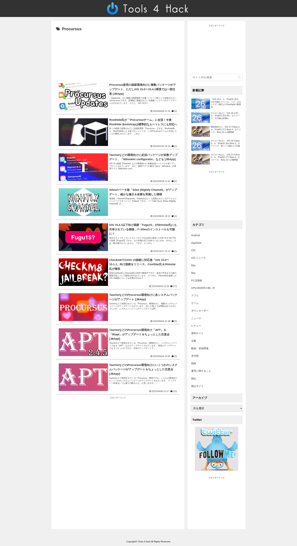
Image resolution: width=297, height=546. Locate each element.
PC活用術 (196, 280)
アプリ (195, 295)
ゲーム (195, 303)
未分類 (195, 355)
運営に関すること (201, 371)
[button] (239, 77)
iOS (193, 250)
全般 (193, 340)
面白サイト (197, 386)
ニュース (196, 318)
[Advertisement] (118, 55)
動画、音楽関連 (200, 348)
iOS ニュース (198, 258)
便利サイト (197, 333)
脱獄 (193, 363)
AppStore (196, 243)
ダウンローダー (200, 310)
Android (195, 235)
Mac (193, 265)
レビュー (196, 325)
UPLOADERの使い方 (203, 288)
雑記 (193, 378)
